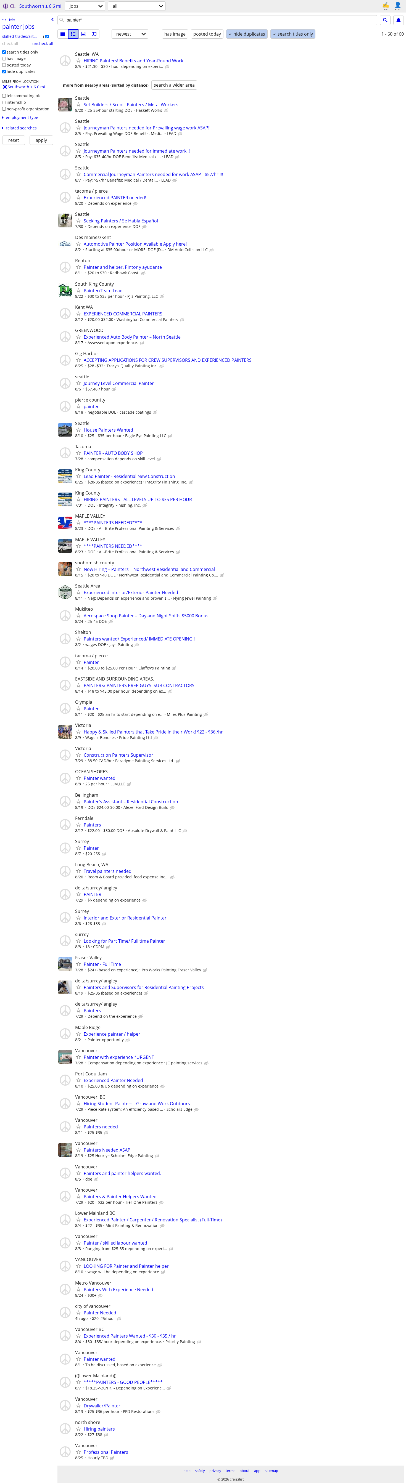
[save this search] (398, 20)
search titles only (22, 52)
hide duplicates (21, 71)
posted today (19, 65)
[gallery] (83, 34)
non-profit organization (28, 108)
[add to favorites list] (78, 60)
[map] (94, 34)
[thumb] (73, 34)
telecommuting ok (23, 95)
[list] (62, 34)
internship (16, 102)
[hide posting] (167, 67)
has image (16, 58)
